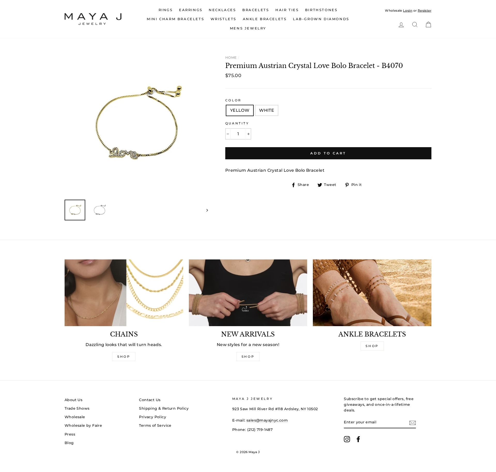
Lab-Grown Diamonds (321, 19)
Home (231, 57)
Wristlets (223, 19)
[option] (136, 124)
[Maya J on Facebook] (358, 439)
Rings (166, 10)
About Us (73, 400)
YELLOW (239, 110)
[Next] (205, 210)
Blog (69, 443)
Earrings (191, 10)
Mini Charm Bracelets (175, 19)
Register (424, 10)
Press (70, 434)
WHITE (266, 110)
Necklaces (222, 10)
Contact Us (149, 400)
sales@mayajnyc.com (267, 420)
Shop (123, 356)
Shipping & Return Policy (164, 408)
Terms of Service (155, 425)
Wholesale (393, 10)
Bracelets (255, 10)
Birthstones (321, 10)
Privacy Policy (152, 417)
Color (233, 100)
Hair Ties (287, 10)
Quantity (237, 123)
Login (407, 10)
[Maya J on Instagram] (347, 439)
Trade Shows (77, 408)
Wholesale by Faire (83, 425)
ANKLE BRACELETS (265, 19)
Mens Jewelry (248, 28)
